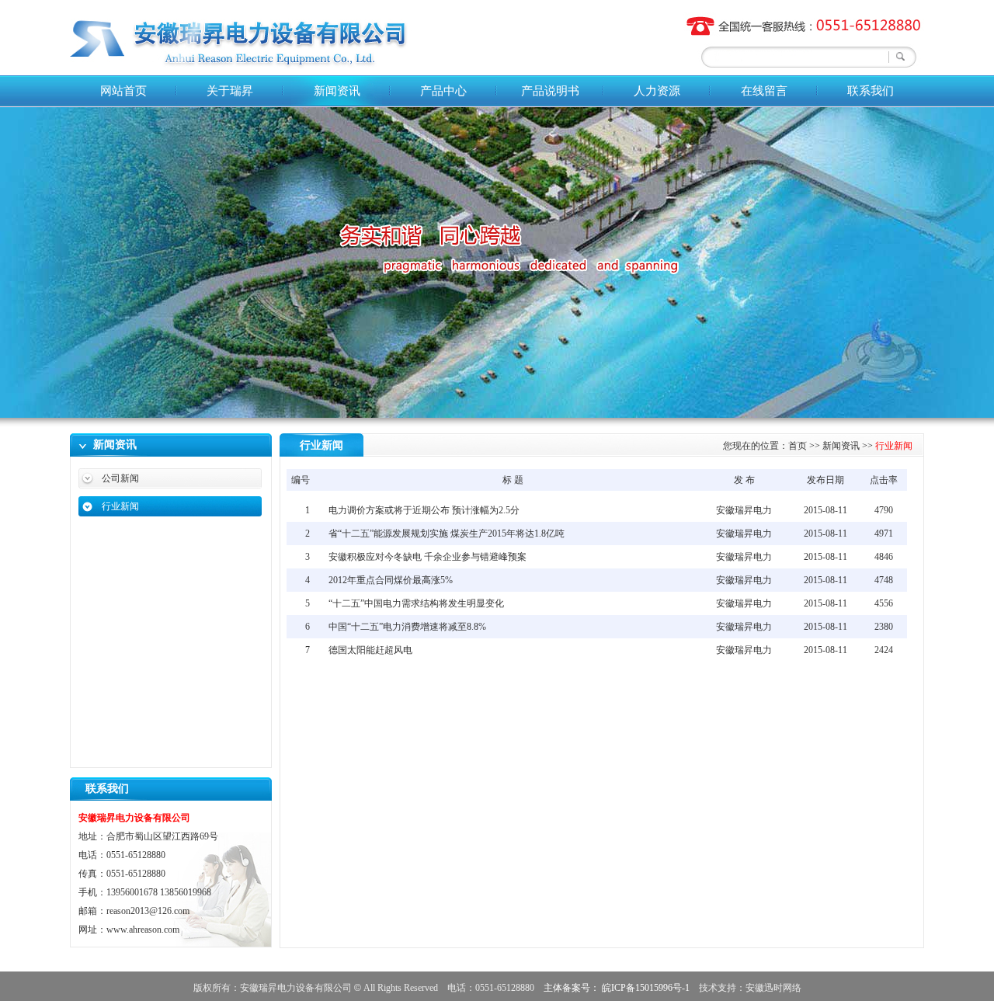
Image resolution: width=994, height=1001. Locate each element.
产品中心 (443, 91)
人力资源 (657, 91)
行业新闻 (120, 506)
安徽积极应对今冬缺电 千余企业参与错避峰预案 (427, 556)
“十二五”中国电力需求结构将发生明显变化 (416, 603)
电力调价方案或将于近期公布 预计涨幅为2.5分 (424, 510)
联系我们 (870, 91)
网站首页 (123, 91)
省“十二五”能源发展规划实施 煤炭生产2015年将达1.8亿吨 (446, 533)
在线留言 (764, 91)
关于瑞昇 (230, 91)
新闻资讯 (337, 91)
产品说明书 (550, 91)
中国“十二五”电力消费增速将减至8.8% (407, 626)
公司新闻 (120, 478)
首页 (797, 445)
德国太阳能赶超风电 (370, 650)
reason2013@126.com (147, 910)
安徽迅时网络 (773, 987)
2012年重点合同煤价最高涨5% (390, 580)
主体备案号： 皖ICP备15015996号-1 (617, 987)
